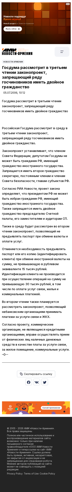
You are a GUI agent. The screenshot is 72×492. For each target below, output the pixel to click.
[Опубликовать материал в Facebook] (28, 382)
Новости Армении (13, 62)
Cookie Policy (47, 473)
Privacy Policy (15, 473)
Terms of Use (31, 473)
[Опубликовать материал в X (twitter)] (45, 382)
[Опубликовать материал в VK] (37, 382)
